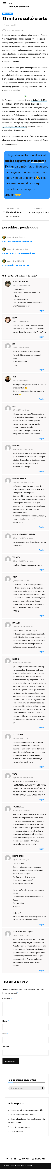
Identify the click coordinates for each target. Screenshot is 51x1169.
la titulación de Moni (39, 100)
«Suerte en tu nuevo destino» (18, 253)
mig (14, 377)
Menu (5, 3)
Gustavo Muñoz (20, 282)
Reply (41, 311)
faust (9, 30)
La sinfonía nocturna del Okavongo (23, 1115)
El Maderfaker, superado (16, 265)
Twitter (9, 166)
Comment (7, 998)
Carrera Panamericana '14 (17, 241)
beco (11, 3)
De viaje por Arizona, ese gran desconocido (27, 1110)
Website (5, 1046)
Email (5, 1034)
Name (5, 1021)
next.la (30, 1166)
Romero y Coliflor (17, 1131)
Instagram (37, 161)
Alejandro (17, 734)
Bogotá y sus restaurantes (20, 1127)
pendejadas (7, 13)
